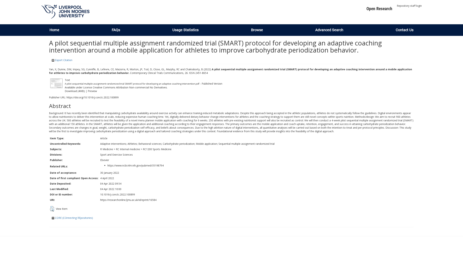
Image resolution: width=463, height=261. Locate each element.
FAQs (116, 30)
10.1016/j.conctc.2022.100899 (117, 194)
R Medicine (106, 149)
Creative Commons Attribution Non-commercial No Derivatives (130, 87)
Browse (257, 30)
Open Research (379, 8)
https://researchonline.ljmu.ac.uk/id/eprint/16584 (128, 200)
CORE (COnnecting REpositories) (73, 218)
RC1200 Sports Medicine (157, 149)
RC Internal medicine (128, 149)
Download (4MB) (75, 91)
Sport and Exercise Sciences (116, 154)
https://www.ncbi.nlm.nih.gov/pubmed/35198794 (135, 165)
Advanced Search (329, 30)
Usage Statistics (185, 30)
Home (54, 30)
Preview (92, 91)
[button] (52, 209)
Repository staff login (409, 5)
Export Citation (63, 60)
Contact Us (404, 30)
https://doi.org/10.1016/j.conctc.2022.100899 (93, 97)
